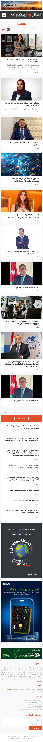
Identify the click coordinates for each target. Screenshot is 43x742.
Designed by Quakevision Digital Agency (21, 739)
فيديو (34, 691)
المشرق (39, 689)
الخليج (33, 689)
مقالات (9, 689)
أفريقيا (28, 689)
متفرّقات (15, 689)
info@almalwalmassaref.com (32, 709)
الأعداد (40, 691)
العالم (22, 689)
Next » (17, 412)
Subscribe (35, 728)
